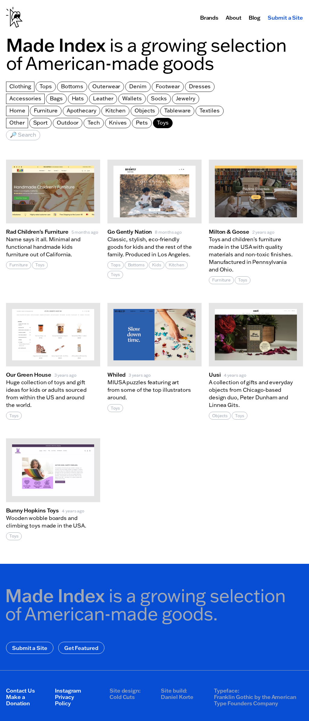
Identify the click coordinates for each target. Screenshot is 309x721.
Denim (138, 86)
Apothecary (81, 110)
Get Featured (81, 647)
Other (17, 122)
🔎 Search (23, 134)
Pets (142, 122)
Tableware (177, 110)
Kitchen (115, 110)
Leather (103, 98)
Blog (255, 17)
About (233, 17)
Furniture (46, 110)
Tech (94, 122)
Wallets (132, 98)
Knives (118, 122)
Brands (209, 17)
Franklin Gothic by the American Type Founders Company (255, 700)
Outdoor (67, 122)
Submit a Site (285, 17)
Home (17, 110)
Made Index (56, 44)
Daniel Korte (177, 696)
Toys (163, 122)
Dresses (200, 86)
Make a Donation (18, 700)
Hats (78, 98)
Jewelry (185, 98)
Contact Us (20, 690)
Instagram (68, 690)
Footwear (168, 86)
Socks (159, 98)
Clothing (20, 86)
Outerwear (106, 86)
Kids (156, 265)
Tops (46, 86)
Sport (40, 122)
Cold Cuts (122, 696)
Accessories (25, 98)
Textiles (209, 110)
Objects (145, 110)
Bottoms (72, 86)
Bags (56, 98)
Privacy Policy (64, 700)
